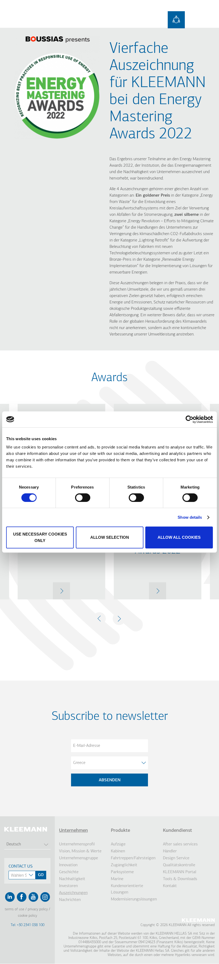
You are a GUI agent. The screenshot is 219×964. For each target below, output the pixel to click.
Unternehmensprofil (77, 844)
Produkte (120, 830)
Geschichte (69, 872)
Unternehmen (73, 830)
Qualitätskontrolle (179, 865)
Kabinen (118, 851)
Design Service (176, 858)
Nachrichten (70, 900)
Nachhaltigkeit (72, 879)
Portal (176, 19)
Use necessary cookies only (40, 537)
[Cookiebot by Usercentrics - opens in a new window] (189, 419)
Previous (99, 618)
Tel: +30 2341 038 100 (27, 925)
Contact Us (21, 866)
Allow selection (109, 537)
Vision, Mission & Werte (80, 851)
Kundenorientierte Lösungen (127, 889)
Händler (170, 851)
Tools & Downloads (180, 879)
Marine (117, 879)
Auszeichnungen (73, 893)
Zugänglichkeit (124, 865)
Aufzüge (118, 844)
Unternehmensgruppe (78, 858)
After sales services (180, 844)
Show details (190, 517)
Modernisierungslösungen (134, 899)
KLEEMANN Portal (179, 872)
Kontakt (170, 886)
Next (119, 618)
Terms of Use (14, 909)
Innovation (68, 865)
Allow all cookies (179, 537)
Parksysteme (122, 872)
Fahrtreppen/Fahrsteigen (133, 858)
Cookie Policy (27, 916)
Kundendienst (177, 830)
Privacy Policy (38, 909)
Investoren (68, 886)
